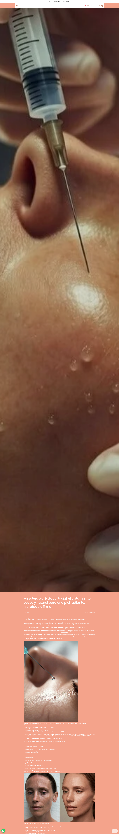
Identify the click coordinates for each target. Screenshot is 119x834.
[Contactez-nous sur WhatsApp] (3, 831)
